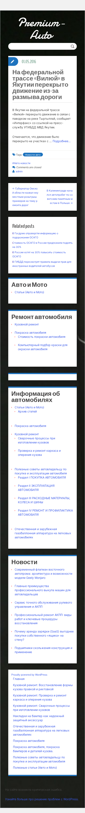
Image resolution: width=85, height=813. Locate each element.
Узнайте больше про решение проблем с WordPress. (42, 799)
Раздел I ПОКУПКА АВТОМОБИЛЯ (42, 477)
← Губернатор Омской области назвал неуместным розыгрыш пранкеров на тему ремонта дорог (25, 197)
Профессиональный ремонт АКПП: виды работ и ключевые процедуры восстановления (43, 619)
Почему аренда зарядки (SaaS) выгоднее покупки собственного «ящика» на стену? (44, 635)
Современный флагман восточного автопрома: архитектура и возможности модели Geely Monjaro (43, 573)
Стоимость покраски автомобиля (41, 336)
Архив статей (27, 411)
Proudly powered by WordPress (29, 674)
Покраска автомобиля (30, 332)
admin (19, 171)
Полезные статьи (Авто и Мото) (35, 767)
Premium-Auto (41, 28)
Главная (19, 679)
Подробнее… (62, 141)
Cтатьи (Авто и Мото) (29, 292)
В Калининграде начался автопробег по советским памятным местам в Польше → (60, 196)
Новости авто (33, 154)
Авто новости (22, 163)
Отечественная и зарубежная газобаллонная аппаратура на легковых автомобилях (43, 533)
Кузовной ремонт (27, 324)
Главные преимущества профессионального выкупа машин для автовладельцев (43, 590)
